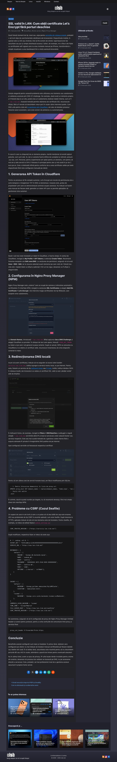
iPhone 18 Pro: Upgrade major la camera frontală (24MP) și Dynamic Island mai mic (19, 709)
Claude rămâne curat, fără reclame (63, 710)
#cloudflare (27, 31)
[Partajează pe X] (32, 672)
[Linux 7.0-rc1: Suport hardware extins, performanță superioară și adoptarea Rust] (106, 55)
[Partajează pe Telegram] (45, 672)
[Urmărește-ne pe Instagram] (10, 9)
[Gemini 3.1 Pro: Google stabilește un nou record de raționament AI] (106, 75)
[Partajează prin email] (36, 672)
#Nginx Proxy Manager (48, 31)
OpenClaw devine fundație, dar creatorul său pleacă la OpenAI (19, 743)
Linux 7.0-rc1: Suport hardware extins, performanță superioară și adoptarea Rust (89, 54)
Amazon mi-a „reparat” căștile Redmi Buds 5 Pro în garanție (88, 44)
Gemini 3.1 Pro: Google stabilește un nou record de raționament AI (89, 73)
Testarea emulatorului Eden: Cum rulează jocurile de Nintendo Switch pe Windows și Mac (97, 742)
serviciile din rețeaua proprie (56, 35)
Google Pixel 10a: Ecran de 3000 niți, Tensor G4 (89, 82)
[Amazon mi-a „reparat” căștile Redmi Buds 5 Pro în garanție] (106, 46)
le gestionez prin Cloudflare (37, 107)
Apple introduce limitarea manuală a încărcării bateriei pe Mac (41, 710)
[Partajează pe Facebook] (28, 672)
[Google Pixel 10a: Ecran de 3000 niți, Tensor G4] (106, 83)
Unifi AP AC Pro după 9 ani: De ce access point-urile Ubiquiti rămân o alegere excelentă (71, 743)
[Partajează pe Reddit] (53, 672)
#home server (36, 31)
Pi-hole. (49, 368)
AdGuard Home (37, 368)
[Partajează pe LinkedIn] (40, 672)
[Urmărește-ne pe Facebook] (13, 9)
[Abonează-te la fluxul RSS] (8, 9)
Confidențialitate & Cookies (58, 755)
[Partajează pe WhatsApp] (49, 672)
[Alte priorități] (106, 38)
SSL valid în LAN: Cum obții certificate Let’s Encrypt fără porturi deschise (39, 25)
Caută (105, 23)
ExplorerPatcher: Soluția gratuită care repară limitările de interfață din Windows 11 (45, 743)
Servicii (11, 19)
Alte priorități (82, 36)
